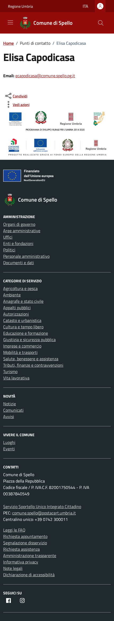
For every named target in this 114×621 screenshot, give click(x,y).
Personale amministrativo (26, 256)
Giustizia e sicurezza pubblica (29, 339)
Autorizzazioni (16, 314)
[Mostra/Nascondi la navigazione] (10, 22)
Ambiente (12, 295)
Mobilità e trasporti (20, 352)
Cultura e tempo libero (23, 327)
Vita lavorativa (16, 378)
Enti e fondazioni (18, 243)
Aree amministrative (21, 230)
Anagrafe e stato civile (23, 301)
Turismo (10, 371)
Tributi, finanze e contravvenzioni (33, 365)
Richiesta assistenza (21, 549)
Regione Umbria (20, 6)
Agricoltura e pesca (20, 288)
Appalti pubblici (17, 307)
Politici (9, 250)
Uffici (7, 237)
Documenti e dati (18, 262)
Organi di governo (19, 224)
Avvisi (8, 416)
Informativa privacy (20, 562)
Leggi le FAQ (14, 530)
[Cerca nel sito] (100, 23)
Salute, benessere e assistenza (30, 359)
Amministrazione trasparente (29, 555)
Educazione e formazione (25, 333)
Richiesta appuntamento (25, 536)
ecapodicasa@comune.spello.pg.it (45, 75)
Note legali (13, 568)
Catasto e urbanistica (22, 320)
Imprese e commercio (22, 346)
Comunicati (13, 410)
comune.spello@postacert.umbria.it (44, 513)
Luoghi (9, 442)
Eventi (9, 449)
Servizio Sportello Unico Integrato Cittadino (42, 506)
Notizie (9, 404)
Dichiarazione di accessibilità (29, 574)
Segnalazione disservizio (25, 543)
